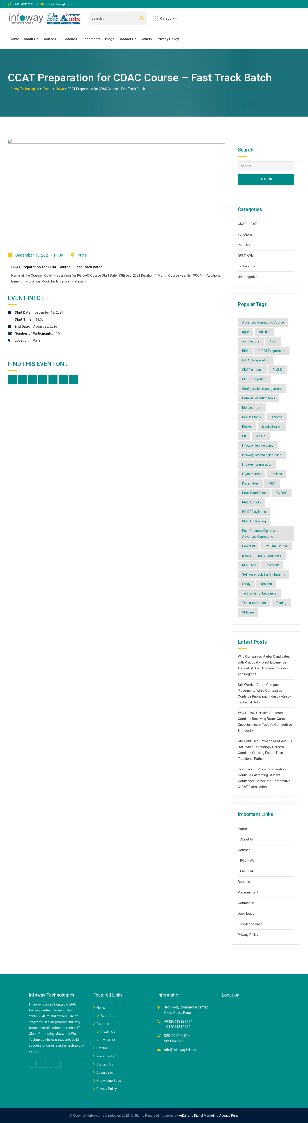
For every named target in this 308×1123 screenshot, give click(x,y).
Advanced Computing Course (263, 322)
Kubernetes (250, 483)
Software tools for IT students (263, 574)
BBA (245, 351)
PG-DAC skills (251, 502)
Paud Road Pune (254, 493)
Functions (245, 234)
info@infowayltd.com (60, 4)
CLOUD (277, 370)
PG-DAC (244, 245)
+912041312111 (23, 4)
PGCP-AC (247, 861)
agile (245, 332)
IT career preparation (257, 464)
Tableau (266, 584)
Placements (91, 39)
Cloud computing (254, 379)
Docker (247, 426)
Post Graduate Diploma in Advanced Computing (260, 533)
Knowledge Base (250, 924)
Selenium (272, 565)
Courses (49, 39)
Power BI (248, 546)
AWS (272, 341)
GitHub (260, 436)
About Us (31, 39)
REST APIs (246, 256)
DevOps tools (251, 417)
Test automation (254, 603)
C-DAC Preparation (255, 360)
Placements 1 (248, 892)
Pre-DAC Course (276, 546)
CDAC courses (252, 370)
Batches (70, 39)
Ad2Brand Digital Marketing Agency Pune (209, 1116)
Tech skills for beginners (259, 593)
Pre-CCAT (247, 871)
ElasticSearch (271, 426)
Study (246, 584)
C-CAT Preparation (271, 351)
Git (244, 436)
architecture (251, 341)
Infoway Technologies (257, 445)
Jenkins (276, 474)
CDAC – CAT (247, 224)
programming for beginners (262, 555)
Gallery (146, 39)
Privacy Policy (167, 39)
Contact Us (127, 39)
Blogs (109, 39)
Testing (281, 603)
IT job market (251, 474)
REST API (249, 565)
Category (167, 18)
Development (251, 407)
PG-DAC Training (254, 521)
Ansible (264, 332)
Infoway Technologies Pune (261, 455)
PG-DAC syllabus (254, 512)
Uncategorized (248, 277)
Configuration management (262, 388)
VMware (248, 612)
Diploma (277, 417)
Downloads (246, 914)
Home (14, 39)
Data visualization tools (258, 398)
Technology (246, 266)
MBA (272, 483)
